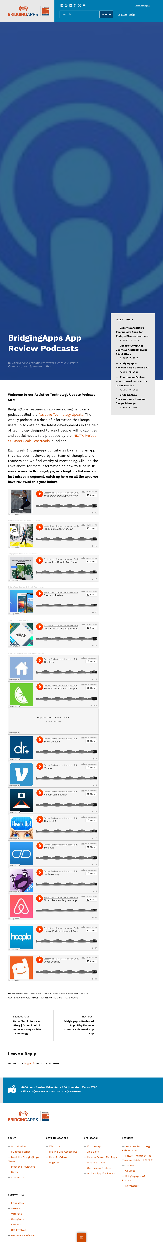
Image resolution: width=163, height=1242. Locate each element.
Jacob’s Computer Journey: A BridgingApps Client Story (131, 349)
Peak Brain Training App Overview (31, 653)
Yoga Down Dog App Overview (30, 520)
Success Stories (21, 1151)
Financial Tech (96, 1162)
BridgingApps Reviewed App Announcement (54, 363)
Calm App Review (25, 620)
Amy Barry (38, 366)
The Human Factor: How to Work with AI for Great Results (131, 381)
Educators (17, 1202)
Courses (130, 1170)
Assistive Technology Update (61, 415)
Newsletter (131, 1185)
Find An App (94, 1146)
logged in (29, 1063)
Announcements (20, 363)
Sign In (122, 14)
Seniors (15, 1208)
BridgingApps (13, 520)
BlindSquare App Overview (29, 554)
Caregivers (17, 1219)
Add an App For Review (101, 1173)
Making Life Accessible (63, 1151)
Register (54, 1162)
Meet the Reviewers (23, 1166)
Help (132, 14)
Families (16, 1224)
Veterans (16, 1213)
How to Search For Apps (102, 1157)
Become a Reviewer (23, 1235)
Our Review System (99, 1167)
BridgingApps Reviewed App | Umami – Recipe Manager (132, 399)
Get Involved (18, 1229)
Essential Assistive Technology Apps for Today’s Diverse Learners (132, 332)
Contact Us (18, 1177)
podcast (75, 998)
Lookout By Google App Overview (31, 587)
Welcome (54, 1146)
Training (130, 1165)
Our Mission (18, 1146)
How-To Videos (58, 1157)
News (14, 1171)
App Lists (93, 1151)
